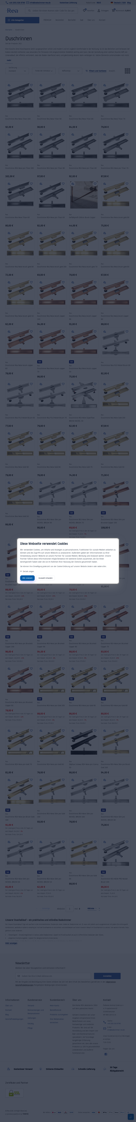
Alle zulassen (27, 578)
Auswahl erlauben (46, 578)
